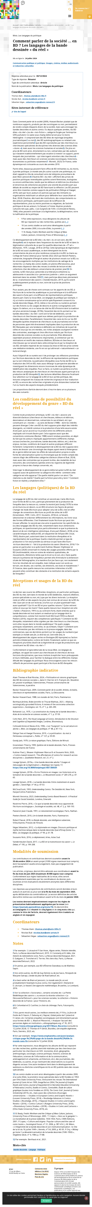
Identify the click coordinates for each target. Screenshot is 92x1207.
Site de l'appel (20, 111)
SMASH (53, 767)
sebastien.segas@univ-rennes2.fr (40, 102)
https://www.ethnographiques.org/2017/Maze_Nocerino (40, 1026)
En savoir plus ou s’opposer (57, 1197)
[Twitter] (42, 1159)
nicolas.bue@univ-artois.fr (33, 99)
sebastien (42, 936)
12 (39, 374)
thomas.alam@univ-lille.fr (35, 96)
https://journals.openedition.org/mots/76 (33, 907)
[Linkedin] (48, 1159)
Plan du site (39, 1177)
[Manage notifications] (86, 1198)
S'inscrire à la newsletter (64, 1159)
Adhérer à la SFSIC (42, 1171)
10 (68, 269)
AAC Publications (27, 25)
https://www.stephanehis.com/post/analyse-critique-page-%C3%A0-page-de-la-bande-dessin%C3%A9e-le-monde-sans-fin (44, 1038)
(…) (66, 222)
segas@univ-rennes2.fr (59, 936)
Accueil (16, 25)
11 (42, 277)
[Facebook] (35, 1159)
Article (38, 25)
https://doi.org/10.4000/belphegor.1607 (31, 767)
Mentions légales (41, 1174)
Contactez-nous (41, 1169)
